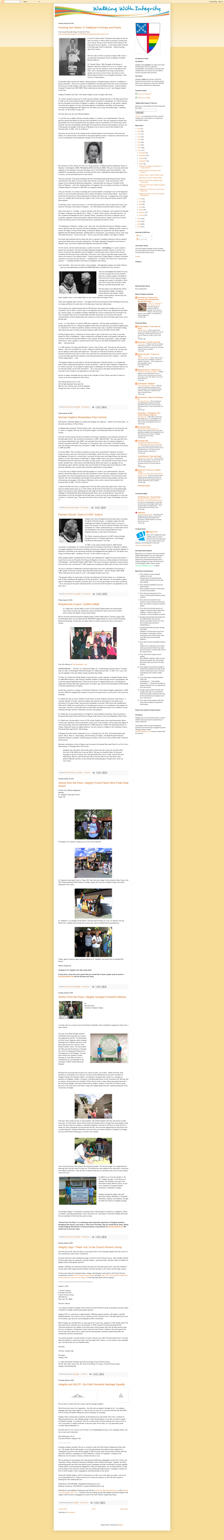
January (142, 215)
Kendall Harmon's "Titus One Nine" (149, 497)
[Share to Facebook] (103, 407)
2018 (139, 131)
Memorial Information (144, 401)
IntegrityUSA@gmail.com (144, 565)
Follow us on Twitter (144, 98)
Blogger (120, 1525)
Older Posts (124, 1509)
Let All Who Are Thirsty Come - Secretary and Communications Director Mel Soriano (148, 299)
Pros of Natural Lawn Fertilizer (146, 385)
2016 (139, 137)
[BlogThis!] (99, 407)
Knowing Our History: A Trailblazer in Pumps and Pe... (150, 167)
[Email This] (97, 407)
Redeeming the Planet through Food (148, 428)
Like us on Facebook (144, 94)
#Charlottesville (142, 416)
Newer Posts (63, 1509)
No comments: (85, 407)
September (142, 161)
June (141, 201)
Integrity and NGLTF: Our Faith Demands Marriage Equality (91, 1384)
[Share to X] (101, 407)
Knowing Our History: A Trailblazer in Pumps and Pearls (89, 27)
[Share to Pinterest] (105, 407)
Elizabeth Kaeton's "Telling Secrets (149, 370)
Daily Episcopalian (144, 486)
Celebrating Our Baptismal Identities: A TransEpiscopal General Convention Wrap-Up (150, 444)
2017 (139, 134)
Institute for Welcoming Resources (106, 1490)
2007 (139, 227)
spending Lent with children (145, 458)
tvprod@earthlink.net (66, 976)
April (140, 207)
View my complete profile (143, 545)
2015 (139, 139)
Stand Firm (141, 512)
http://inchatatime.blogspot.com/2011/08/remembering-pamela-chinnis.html (83, 34)
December (142, 153)
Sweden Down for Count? (145, 514)
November (142, 155)
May (140, 204)
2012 (139, 148)
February (142, 212)
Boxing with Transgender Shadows (148, 371)
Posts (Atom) (71, 1512)
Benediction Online (144, 427)
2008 (139, 224)
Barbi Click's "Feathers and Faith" (149, 342)
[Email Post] (92, 407)
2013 (139, 145)
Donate (137, 256)
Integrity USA (153, 532)
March (141, 210)
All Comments (142, 239)
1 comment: (87, 772)
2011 (139, 150)
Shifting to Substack (143, 358)
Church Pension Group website (83, 1275)
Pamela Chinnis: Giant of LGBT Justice (80, 514)
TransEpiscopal (143, 441)
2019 (139, 128)
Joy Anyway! (141, 344)
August (141, 164)
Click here (138, 116)
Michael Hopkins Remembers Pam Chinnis (82, 417)
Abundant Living (142, 330)
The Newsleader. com (79, 664)
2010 (139, 218)
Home (94, 1509)
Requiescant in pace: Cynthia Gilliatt (78, 604)
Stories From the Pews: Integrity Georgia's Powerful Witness (92, 997)
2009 (139, 221)
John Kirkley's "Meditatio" (146, 384)
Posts (140, 236)
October (141, 158)
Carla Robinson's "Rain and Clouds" (150, 456)
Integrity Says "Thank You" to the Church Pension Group (90, 1247)
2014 (139, 142)
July (140, 199)
